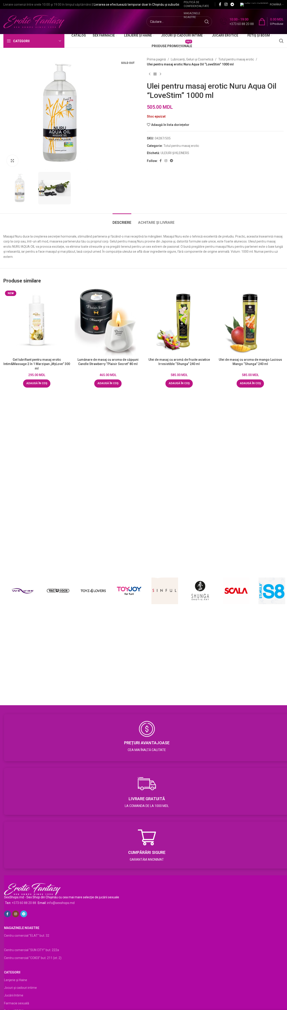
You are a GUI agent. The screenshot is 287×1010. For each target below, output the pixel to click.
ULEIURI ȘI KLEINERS (175, 153)
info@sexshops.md (61, 903)
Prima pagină (156, 59)
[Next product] (160, 74)
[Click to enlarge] (12, 160)
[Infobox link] (237, 21)
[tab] (122, 220)
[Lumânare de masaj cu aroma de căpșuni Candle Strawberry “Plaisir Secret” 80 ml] (108, 322)
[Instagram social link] (226, 4)
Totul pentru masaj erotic (236, 59)
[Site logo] (33, 21)
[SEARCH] (207, 21)
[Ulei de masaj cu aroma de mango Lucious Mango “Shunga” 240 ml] (250, 322)
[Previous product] (149, 74)
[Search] (281, 40)
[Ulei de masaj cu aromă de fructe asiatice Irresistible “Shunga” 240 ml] (179, 322)
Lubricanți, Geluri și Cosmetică (192, 59)
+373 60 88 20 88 (24, 903)
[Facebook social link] (220, 4)
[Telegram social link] (232, 4)
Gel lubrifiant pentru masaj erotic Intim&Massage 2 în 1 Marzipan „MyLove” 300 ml (36, 364)
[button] (36, 383)
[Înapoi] (155, 74)
